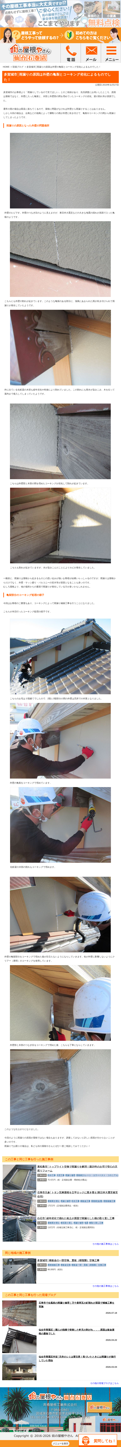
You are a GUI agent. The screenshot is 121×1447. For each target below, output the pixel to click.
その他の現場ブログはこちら (104, 1383)
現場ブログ (17, 67)
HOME (6, 67)
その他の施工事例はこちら (105, 1244)
